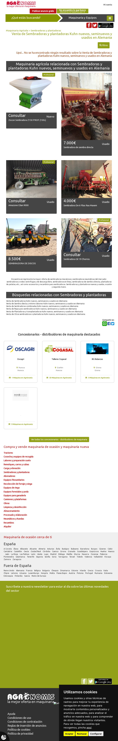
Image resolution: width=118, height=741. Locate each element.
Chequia (55, 571)
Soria (54, 557)
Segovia (39, 557)
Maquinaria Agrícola (17, 30)
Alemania (20, 571)
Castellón (18, 551)
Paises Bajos (62, 573)
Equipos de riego (12, 487)
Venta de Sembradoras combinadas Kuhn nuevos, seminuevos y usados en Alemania (42, 306)
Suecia (27, 576)
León (33, 554)
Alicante (33, 549)
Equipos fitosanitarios (14, 480)
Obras (7, 503)
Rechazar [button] (82, 733)
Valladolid (98, 557)
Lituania (23, 573)
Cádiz (110, 549)
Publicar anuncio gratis (43, 11)
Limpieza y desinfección (15, 507)
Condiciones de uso (19, 717)
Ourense (95, 554)
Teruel (72, 557)
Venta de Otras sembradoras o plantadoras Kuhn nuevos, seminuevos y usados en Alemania (45, 314)
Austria (72, 573)
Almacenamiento (12, 511)
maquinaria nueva (76, 447)
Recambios (9, 522)
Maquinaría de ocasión (20, 537)
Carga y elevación (12, 468)
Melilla (70, 554)
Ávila (58, 549)
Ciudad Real (36, 551)
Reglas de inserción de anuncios (27, 725)
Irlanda (83, 571)
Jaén (7, 554)
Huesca (111, 551)
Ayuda (11, 713)
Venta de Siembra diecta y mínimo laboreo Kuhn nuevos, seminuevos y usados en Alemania (45, 304)
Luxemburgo (34, 573)
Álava (16, 549)
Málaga (61, 554)
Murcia (77, 554)
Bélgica (37, 571)
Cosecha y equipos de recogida (18, 456)
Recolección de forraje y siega (18, 484)
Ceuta (26, 551)
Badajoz (66, 549)
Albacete (24, 549)
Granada (72, 551)
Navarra (85, 554)
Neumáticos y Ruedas (14, 519)
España (10, 544)
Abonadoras (9, 476)
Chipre (7, 573)
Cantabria (8, 551)
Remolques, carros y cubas (16, 464)
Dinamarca (65, 571)
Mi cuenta (107, 5)
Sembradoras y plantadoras (46, 30)
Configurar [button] (96, 733)
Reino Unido (9, 571)
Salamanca (21, 557)
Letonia (14, 573)
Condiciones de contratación (25, 721)
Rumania (99, 573)
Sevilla (48, 557)
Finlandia (19, 576)
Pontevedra (9, 557)
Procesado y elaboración (15, 515)
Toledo (80, 557)
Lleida (40, 554)
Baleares (75, 549)
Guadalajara (82, 551)
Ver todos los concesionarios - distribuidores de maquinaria (59, 439)
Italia (106, 571)
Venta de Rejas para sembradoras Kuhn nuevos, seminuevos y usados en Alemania (41, 309)
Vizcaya (108, 557)
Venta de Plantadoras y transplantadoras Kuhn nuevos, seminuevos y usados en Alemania (44, 312)
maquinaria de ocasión (44, 447)
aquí (89, 727)
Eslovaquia (8, 576)
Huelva (103, 551)
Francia (29, 571)
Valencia (88, 557)
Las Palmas (25, 554)
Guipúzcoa (94, 551)
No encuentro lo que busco (72, 11)
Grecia (91, 571)
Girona (63, 551)
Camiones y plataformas (15, 499)
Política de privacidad (20, 733)
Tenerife (31, 557)
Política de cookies (19, 729)
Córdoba (47, 551)
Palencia (104, 554)
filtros (103, 45)
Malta (52, 573)
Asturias (51, 549)
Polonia (80, 573)
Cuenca (55, 551)
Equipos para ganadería (15, 495)
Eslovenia (108, 573)
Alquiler (7, 526)
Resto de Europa (39, 576)
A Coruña (8, 549)
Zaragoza (17, 559)
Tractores (8, 453)
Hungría (44, 573)
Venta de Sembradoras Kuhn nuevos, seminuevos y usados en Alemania (36, 301)
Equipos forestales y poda (16, 491)
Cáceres (102, 549)
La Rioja (14, 554)
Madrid (53, 554)
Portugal (89, 573)
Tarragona (63, 557)
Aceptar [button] (69, 733)
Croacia (98, 571)
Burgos (94, 549)
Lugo (46, 554)
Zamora (7, 559)
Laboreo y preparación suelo (17, 460)
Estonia (75, 571)
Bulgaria (46, 571)
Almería (42, 549)
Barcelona (85, 549)
